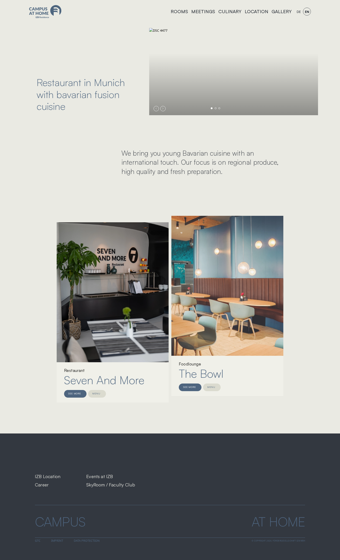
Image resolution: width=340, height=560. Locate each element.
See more (74, 393)
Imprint (57, 541)
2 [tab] (215, 108)
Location (256, 11)
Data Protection (87, 541)
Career (42, 485)
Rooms (179, 11)
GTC (37, 541)
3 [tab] (219, 108)
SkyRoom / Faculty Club (110, 485)
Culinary (229, 11)
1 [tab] (211, 108)
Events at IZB (99, 476)
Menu (96, 393)
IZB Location (47, 476)
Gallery (282, 11)
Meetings (203, 11)
